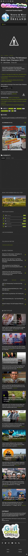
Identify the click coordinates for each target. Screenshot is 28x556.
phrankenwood (11, 105)
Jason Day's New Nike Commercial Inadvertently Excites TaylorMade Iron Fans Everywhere (13, 146)
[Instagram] (6, 1)
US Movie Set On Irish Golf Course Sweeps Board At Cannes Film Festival (14, 457)
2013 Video (6, 55)
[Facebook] (1, 1)
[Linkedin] (10, 1)
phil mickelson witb (10, 101)
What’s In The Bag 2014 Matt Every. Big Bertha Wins (14, 74)
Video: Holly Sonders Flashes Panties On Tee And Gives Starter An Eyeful (13, 399)
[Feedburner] (12, 1)
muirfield (17, 105)
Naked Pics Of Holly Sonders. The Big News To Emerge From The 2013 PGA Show (14, 322)
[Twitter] (3, 1)
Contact (20, 549)
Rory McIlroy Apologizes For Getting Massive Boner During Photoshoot (12, 418)
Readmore (15, 330)
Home (2, 55)
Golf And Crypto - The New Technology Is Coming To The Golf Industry (14, 438)
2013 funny (11, 55)
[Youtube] (8, 1)
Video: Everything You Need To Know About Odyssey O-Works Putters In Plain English (13, 134)
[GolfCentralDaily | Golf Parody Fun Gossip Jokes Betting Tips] (14, 8)
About (8, 551)
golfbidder (14, 93)
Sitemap (20, 551)
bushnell (5, 105)
